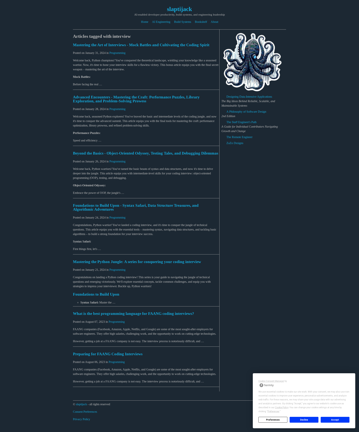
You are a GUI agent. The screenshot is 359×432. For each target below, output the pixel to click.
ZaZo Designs (234, 143)
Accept (335, 420)
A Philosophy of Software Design (246, 111)
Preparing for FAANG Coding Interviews (107, 354)
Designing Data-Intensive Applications (249, 96)
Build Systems (182, 21)
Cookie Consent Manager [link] (271, 381)
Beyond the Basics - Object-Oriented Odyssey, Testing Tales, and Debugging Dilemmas (145, 153)
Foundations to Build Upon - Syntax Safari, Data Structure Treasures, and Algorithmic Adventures (136, 207)
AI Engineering (161, 21)
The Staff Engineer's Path (241, 122)
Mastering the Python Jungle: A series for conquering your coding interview (137, 261)
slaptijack (179, 9)
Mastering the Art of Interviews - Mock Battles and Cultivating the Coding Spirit (141, 45)
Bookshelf (201, 21)
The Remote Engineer (239, 137)
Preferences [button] (273, 411)
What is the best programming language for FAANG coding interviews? (133, 313)
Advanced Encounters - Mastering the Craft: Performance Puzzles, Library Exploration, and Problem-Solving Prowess (136, 99)
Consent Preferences (85, 411)
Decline (304, 420)
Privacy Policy (81, 419)
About (214, 21)
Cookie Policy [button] (281, 407)
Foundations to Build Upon (96, 294)
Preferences (273, 420)
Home (144, 21)
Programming (117, 52)
